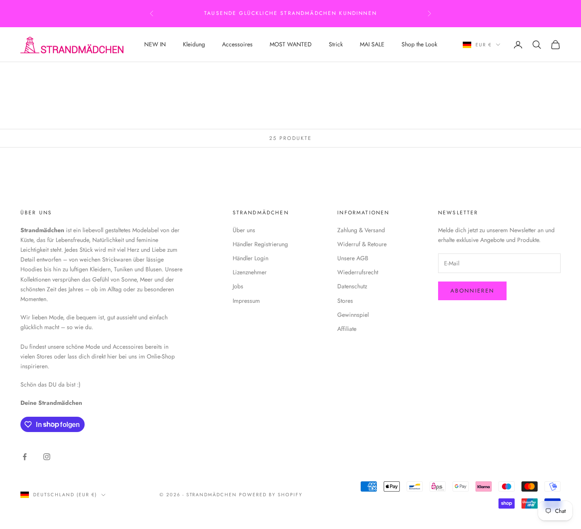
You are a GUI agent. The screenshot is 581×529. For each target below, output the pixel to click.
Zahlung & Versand (361, 230)
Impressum (246, 300)
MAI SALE (372, 44)
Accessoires (237, 44)
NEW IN (155, 44)
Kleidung (194, 44)
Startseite (35, 74)
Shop (66, 74)
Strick (336, 44)
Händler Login (250, 258)
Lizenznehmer (250, 272)
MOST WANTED (291, 44)
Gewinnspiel (353, 314)
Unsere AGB (352, 258)
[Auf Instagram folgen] (47, 456)
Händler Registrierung (260, 244)
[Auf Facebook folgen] (24, 456)
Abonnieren (472, 291)
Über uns (244, 230)
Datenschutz (352, 286)
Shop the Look (419, 44)
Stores (345, 300)
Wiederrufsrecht (357, 272)
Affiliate (346, 328)
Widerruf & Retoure (362, 244)
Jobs (238, 286)
